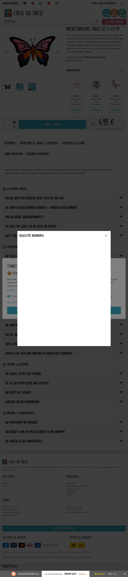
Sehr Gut (70, 574)
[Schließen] (124, 573)
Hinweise (82, 574)
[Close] (106, 235)
